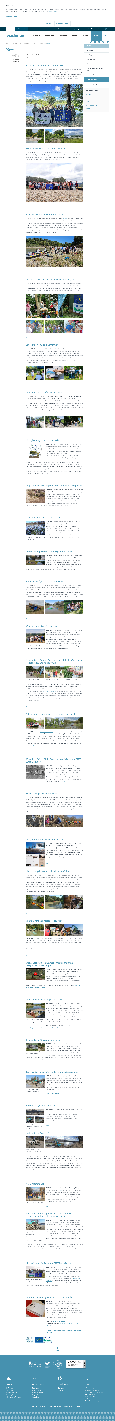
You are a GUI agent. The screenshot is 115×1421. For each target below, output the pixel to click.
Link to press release (52, 1093)
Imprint (34, 1406)
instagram (74, 1323)
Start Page (88, 94)
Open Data (35, 1397)
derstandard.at (65, 781)
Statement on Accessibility (73, 1406)
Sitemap (42, 1406)
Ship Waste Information (14, 1397)
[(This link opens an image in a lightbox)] (54, 105)
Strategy (89, 55)
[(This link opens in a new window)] (91, 42)
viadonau (10, 29)
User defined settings (12, 16)
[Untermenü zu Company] (100, 36)
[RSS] (108, 42)
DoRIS (18, 29)
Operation (61, 1388)
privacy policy (52, 11)
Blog (25, 29)
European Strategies (93, 75)
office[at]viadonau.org (91, 1401)
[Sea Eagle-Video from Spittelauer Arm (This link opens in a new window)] (35, 974)
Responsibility (91, 64)
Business (85, 35)
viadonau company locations (93, 1388)
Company (96, 35)
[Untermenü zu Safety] (78, 36)
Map (107, 29)
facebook (62, 1323)
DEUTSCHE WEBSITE (53, 1330)
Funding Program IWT (13, 1392)
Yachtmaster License (13, 1390)
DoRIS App (9, 1388)
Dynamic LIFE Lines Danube (38, 43)
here (34, 745)
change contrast (63, 29)
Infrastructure (49, 35)
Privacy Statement (55, 1406)
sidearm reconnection (49, 691)
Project (60, 1390)
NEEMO (59, 1190)
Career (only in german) (94, 84)
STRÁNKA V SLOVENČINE (68, 1330)
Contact (86, 29)
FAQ (92, 29)
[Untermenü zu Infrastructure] (55, 36)
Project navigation (32, 54)
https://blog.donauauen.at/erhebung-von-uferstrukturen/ (43, 1028)
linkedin (49, 1325)
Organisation (91, 59)
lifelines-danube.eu (59, 1321)
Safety (74, 35)
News (87, 101)
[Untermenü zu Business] (89, 36)
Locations (90, 50)
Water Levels (36, 1390)
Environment (63, 35)
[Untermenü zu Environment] (69, 36)
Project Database (24, 43)
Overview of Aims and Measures (94, 98)
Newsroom (36, 35)
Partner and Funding (91, 105)
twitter (68, 1323)
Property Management (13, 1395)
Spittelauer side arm (46, 731)
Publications (36, 1388)
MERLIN (64, 218)
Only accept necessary (62, 23)
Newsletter (98, 29)
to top (57, 1350)
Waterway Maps (37, 1392)
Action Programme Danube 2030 (95, 69)
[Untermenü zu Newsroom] (41, 36)
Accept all (49, 23)
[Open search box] (105, 36)
